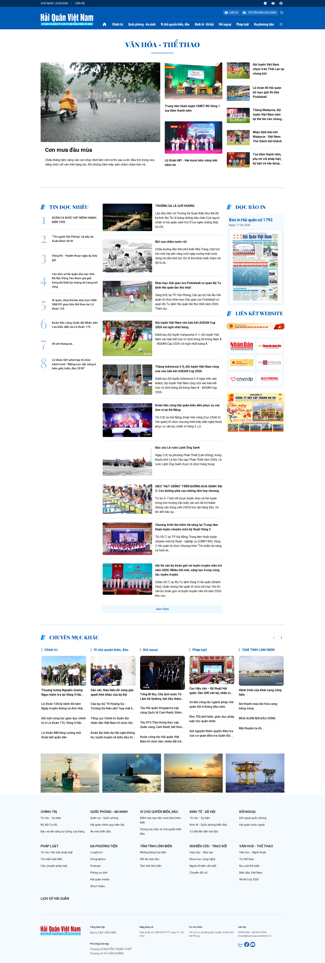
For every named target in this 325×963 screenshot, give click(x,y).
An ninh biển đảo (100, 831)
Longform (96, 852)
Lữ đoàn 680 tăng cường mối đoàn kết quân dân (61, 735)
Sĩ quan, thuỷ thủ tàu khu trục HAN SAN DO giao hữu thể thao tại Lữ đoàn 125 (74, 304)
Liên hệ (80, 3)
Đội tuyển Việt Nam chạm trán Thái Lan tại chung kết (268, 69)
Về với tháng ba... (63, 343)
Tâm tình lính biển (156, 846)
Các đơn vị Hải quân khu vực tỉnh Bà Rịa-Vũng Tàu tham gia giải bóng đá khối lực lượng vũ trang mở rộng (75, 280)
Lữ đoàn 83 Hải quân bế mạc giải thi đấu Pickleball (267, 92)
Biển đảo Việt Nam (250, 872)
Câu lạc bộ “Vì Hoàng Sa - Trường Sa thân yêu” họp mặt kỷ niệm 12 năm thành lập (112, 706)
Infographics (98, 859)
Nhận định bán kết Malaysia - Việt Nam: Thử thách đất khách (267, 136)
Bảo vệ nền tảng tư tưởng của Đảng (62, 831)
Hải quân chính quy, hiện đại (107, 824)
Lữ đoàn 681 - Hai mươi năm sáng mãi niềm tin (191, 163)
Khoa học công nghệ (202, 859)
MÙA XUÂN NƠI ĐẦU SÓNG (257, 718)
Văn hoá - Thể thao (256, 846)
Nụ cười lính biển (249, 866)
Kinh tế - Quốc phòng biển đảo (208, 824)
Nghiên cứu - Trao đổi (208, 846)
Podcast (95, 866)
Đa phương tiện (264, 24)
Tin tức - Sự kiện (51, 818)
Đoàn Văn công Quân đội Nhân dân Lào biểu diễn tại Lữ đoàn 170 (75, 325)
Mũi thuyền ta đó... (251, 728)
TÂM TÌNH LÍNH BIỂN (258, 650)
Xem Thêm (162, 609)
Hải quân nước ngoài (252, 824)
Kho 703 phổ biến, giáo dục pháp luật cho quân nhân (211, 719)
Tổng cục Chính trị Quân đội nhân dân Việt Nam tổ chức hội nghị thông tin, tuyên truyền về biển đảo (111, 721)
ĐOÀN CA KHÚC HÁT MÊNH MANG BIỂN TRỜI (74, 220)
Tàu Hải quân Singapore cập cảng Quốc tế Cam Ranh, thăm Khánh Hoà (161, 710)
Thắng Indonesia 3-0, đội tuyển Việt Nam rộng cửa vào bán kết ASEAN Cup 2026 (187, 369)
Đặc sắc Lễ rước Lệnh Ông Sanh (177, 447)
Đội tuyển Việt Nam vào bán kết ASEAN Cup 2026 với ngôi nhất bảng (185, 325)
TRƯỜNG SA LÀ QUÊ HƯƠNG (174, 206)
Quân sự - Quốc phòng (104, 818)
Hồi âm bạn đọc (150, 859)
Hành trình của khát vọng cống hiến (260, 692)
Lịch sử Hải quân (55, 898)
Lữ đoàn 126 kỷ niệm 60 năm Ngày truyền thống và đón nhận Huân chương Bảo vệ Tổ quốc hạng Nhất (62, 706)
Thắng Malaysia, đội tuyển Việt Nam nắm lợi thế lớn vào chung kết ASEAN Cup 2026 (267, 114)
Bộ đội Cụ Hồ (49, 824)
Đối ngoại (225, 24)
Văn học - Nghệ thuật (252, 852)
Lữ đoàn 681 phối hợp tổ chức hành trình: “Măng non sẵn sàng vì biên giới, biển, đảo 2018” (74, 364)
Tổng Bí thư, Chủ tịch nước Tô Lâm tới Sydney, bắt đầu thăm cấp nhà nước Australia (160, 696)
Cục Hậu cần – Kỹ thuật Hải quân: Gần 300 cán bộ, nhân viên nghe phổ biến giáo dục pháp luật (211, 691)
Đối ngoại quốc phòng (252, 818)
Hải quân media (99, 879)
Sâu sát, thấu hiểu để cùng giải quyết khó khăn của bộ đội (112, 692)
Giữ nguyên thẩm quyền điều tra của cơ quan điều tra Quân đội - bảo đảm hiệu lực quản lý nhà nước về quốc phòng (211, 733)
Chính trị (117, 24)
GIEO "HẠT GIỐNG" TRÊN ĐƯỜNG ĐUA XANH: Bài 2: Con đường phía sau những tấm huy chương (188, 489)
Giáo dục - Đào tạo (201, 852)
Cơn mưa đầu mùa (68, 150)
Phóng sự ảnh (98, 872)
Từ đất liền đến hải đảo (204, 831)
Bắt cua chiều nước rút (171, 241)
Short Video (97, 886)
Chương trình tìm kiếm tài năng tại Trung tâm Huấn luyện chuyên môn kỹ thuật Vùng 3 (186, 527)
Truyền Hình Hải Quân (262, 12)
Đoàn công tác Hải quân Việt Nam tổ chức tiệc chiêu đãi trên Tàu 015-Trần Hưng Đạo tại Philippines (161, 739)
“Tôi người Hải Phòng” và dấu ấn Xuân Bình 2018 (72, 239)
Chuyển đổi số (198, 872)
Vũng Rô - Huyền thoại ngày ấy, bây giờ (74, 258)
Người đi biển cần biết (203, 866)
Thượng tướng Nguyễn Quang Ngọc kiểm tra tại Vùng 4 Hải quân (62, 692)
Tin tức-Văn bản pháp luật (57, 852)
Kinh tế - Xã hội (204, 24)
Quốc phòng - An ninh (142, 24)
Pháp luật (242, 24)
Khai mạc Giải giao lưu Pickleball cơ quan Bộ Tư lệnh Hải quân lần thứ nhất (188, 285)
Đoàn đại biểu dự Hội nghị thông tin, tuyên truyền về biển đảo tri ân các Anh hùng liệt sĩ (113, 735)
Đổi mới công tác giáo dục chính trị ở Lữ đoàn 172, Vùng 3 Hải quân (63, 721)
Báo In (234, 12)
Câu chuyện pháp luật (54, 866)
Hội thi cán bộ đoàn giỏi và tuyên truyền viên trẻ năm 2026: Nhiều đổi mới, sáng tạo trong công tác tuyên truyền (188, 570)
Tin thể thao (246, 859)
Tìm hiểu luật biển (51, 859)
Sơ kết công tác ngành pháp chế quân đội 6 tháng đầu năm (211, 704)
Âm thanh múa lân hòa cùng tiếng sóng (258, 706)
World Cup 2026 (249, 879)
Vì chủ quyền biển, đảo (175, 24)
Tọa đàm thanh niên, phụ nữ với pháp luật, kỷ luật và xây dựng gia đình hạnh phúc (267, 159)
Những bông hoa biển (153, 852)
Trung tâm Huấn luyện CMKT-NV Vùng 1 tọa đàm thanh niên (192, 108)
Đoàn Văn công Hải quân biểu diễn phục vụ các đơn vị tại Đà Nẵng (187, 408)
